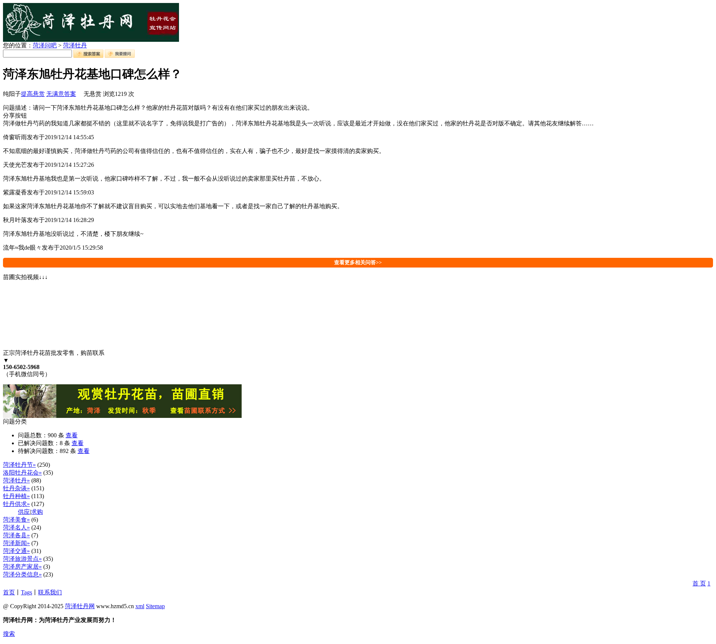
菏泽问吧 (45, 45)
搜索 (9, 634)
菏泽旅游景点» (22, 559)
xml (139, 606)
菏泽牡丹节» (19, 465)
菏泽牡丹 (75, 45)
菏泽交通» (16, 551)
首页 (9, 592)
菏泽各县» (16, 535)
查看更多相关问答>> (358, 262)
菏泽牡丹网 (80, 606)
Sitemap (155, 606)
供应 (24, 512)
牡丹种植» (16, 496)
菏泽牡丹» (16, 480)
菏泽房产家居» (22, 566)
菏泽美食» (16, 519)
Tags (26, 592)
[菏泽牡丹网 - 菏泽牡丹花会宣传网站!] (91, 40)
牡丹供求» (16, 504)
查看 (72, 435)
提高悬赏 (33, 94)
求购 (37, 512)
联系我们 (50, 592)
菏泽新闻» (16, 543)
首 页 (699, 583)
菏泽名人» (16, 527)
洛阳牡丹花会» (22, 472)
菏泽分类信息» (22, 574)
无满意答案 (61, 94)
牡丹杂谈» (16, 488)
